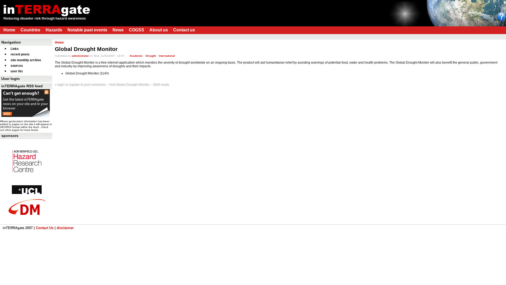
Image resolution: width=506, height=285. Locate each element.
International (167, 55)
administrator (80, 55)
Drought (151, 55)
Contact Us (44, 228)
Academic (136, 55)
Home (59, 42)
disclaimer (65, 228)
